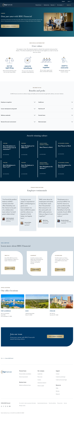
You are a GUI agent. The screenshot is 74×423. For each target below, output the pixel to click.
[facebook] (3, 406)
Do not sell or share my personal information (27, 403)
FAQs (57, 388)
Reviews (57, 391)
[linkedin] (1, 406)
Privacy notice (59, 403)
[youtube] (9, 406)
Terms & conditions (52, 403)
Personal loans (22, 371)
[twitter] (5, 406)
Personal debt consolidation (25, 373)
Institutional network (42, 382)
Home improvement (23, 376)
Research (58, 394)
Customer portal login (60, 376)
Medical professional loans (25, 385)
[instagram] (7, 406)
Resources (58, 385)
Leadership (40, 373)
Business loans (22, 382)
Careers (39, 379)
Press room (40, 376)
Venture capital (41, 385)
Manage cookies (22, 405)
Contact (57, 373)
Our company (41, 371)
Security (65, 403)
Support (58, 371)
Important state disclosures (42, 403)
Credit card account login (61, 379)
